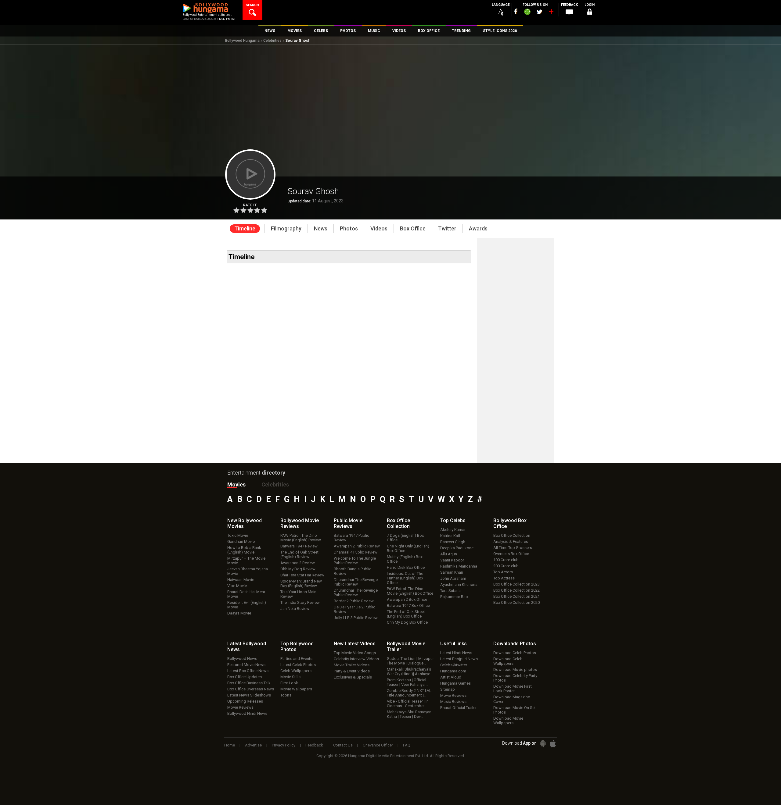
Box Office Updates (244, 677)
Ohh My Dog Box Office (407, 622)
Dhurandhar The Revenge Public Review (356, 581)
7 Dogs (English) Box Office (405, 537)
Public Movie (348, 523)
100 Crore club (506, 559)
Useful (453, 643)
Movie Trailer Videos (351, 665)
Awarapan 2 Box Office (407, 599)
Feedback (314, 745)
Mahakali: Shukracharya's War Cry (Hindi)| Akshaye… (410, 671)
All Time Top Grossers (512, 547)
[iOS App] (553, 743)
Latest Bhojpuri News (459, 659)
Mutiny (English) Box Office (405, 559)
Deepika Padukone (456, 548)
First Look (289, 683)
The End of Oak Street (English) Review (299, 554)
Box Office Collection (511, 535)
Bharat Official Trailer (458, 707)
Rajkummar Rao (454, 596)
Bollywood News (242, 658)
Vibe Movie (237, 585)
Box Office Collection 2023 (516, 584)
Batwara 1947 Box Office (408, 605)
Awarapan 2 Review (297, 563)
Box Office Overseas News (250, 689)
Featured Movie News (246, 664)
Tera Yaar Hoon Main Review (298, 594)
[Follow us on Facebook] (516, 11)
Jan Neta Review (294, 608)
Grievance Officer (378, 745)
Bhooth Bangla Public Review (352, 571)
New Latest (355, 643)
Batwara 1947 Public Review (351, 537)
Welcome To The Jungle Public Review (355, 560)
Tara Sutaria (450, 590)
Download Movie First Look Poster (512, 688)
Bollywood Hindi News (247, 713)
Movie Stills (290, 677)
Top (453, 520)
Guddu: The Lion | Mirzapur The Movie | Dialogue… (410, 660)
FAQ (406, 745)
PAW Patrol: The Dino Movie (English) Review (300, 537)
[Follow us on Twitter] (539, 11)
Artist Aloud (450, 677)
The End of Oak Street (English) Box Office (406, 613)
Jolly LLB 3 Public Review (356, 617)
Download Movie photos (515, 669)
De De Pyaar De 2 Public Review (354, 609)
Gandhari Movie (241, 541)
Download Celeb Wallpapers (508, 661)
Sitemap (447, 689)
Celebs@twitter (453, 665)
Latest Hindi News (456, 652)
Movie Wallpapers (296, 689)
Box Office (398, 523)
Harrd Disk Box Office (406, 567)
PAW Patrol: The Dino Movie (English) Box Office (410, 591)
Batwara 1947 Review (299, 546)
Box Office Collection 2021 (516, 596)
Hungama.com (453, 671)
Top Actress (504, 578)
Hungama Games (455, 683)
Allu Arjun (448, 554)
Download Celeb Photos (514, 652)
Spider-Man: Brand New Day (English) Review (301, 583)
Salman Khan (451, 572)
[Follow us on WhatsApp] (527, 12)
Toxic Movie (237, 535)
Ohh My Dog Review (297, 569)
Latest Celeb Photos (298, 664)
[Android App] (543, 743)
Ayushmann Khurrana (458, 584)
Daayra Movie (239, 613)
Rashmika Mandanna (458, 566)
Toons (285, 695)
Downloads (514, 643)
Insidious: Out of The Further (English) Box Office (405, 578)
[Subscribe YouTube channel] (551, 12)
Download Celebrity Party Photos (515, 677)
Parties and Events (296, 658)
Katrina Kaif (450, 535)
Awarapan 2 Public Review (357, 546)
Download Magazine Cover (511, 699)
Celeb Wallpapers (295, 670)
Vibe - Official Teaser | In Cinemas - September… (408, 703)
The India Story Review (300, 602)
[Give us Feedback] (569, 12)
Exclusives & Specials (353, 677)
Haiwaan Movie (240, 579)
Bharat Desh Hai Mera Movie (246, 594)
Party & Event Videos (352, 671)
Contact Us (343, 745)
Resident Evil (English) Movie (246, 604)
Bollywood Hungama (242, 40)
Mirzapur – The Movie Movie (246, 560)
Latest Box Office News (247, 670)
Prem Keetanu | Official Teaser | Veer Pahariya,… (407, 682)
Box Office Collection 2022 (516, 590)
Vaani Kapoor (452, 560)
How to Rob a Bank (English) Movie (244, 549)
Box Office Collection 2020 (516, 602)
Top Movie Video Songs (355, 652)
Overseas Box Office (511, 553)
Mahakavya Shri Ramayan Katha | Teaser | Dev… (409, 714)
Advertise (253, 745)
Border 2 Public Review (354, 601)
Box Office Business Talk (249, 683)
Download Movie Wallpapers (508, 720)
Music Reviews (453, 701)
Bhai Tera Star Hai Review (302, 575)
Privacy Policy (283, 745)
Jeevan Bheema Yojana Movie (247, 571)
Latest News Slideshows (249, 695)
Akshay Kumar (453, 529)
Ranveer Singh (452, 542)
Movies (236, 484)
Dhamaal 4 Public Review (355, 552)
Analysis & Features (510, 541)
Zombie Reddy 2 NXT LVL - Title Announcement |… (410, 692)
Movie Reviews (240, 707)
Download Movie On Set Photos (514, 709)
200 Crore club (506, 566)
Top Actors (503, 572)
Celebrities (272, 40)
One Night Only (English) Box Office (408, 548)
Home (229, 745)
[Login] (589, 13)
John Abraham (453, 578)
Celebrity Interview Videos (356, 659)
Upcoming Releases (245, 701)
